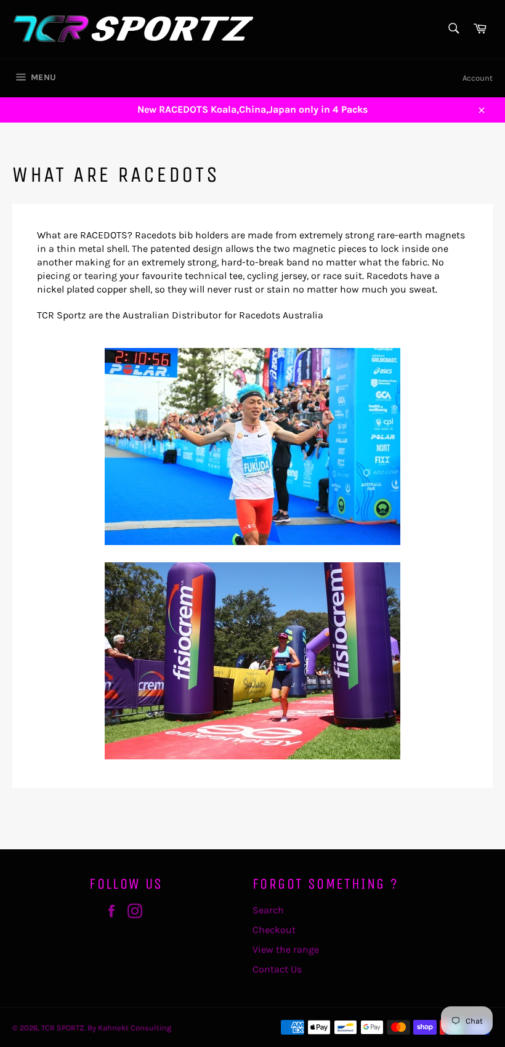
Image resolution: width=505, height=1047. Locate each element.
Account (478, 78)
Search (268, 910)
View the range (285, 949)
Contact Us (277, 969)
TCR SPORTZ (62, 1027)
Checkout (274, 930)
